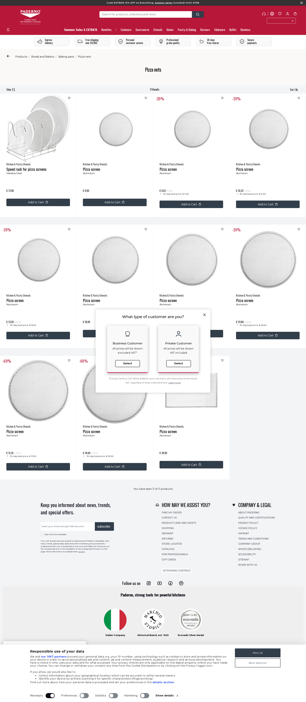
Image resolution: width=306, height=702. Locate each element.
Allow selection (258, 663)
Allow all (257, 652)
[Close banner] (301, 3)
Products (21, 56)
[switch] (84, 695)
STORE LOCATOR (172, 543)
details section (163, 682)
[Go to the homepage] (30, 17)
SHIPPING (168, 528)
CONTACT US (169, 517)
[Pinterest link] (181, 583)
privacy (81, 551)
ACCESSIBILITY (247, 554)
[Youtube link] (159, 583)
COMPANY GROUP (249, 543)
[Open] (198, 14)
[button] (106, 30)
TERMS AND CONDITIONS (253, 538)
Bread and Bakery (42, 56)
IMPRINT (243, 533)
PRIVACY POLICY (248, 523)
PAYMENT (167, 533)
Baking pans (66, 56)
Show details (165, 695)
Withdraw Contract (177, 570)
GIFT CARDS (169, 559)
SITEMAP (243, 559)
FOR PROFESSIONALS (175, 554)
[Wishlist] (69, 99)
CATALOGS (168, 549)
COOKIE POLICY (247, 528)
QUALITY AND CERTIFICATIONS (256, 517)
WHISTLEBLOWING (249, 549)
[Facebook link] (170, 583)
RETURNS (167, 538)
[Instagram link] (148, 583)
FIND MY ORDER (172, 512)
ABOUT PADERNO (248, 512)
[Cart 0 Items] (295, 14)
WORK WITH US (247, 564)
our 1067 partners (54, 656)
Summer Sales (163, 3)
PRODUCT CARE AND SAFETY (179, 523)
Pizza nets (84, 56)
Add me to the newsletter (55, 534)
